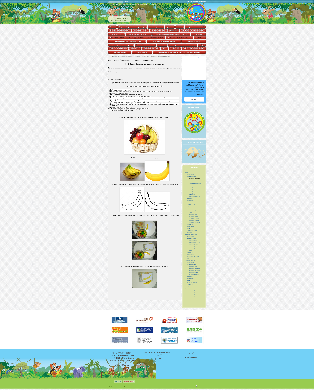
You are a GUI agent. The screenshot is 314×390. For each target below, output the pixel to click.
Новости (179, 27)
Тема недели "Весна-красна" (195, 191)
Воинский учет (175, 48)
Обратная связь (116, 34)
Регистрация (129, 381)
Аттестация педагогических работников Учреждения (171, 34)
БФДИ (164, 48)
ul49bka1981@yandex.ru (119, 20)
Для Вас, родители (190, 174)
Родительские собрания (192, 230)
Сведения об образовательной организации (132, 27)
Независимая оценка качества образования (150, 37)
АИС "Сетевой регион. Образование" (193, 30)
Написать (194, 99)
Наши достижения (190, 200)
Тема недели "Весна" (193, 187)
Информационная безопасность (119, 30)
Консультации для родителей (195, 27)
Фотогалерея (189, 232)
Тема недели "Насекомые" (194, 196)
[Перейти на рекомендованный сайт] (119, 323)
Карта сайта (191, 353)
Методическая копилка (140, 30)
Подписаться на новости (191, 357)
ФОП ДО (201, 45)
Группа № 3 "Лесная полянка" (191, 234)
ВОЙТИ (118, 381)
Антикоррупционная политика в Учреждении (183, 45)
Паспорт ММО (135, 48)
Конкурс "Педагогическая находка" (193, 48)
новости (188, 258)
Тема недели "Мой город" (194, 218)
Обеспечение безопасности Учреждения (179, 37)
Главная (112, 27)
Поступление (200, 37)
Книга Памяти (162, 45)
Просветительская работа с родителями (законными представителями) (179, 52)
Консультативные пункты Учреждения (121, 37)
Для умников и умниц (191, 176)
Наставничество (142, 52)
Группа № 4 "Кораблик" (189, 284)
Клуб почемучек (190, 198)
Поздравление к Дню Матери (193, 256)
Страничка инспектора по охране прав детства (127, 41)
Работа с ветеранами (120, 52)
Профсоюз (170, 27)
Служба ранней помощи (194, 41)
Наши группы (174, 30)
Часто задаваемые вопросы (118, 48)
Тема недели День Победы (194, 222)
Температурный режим (158, 30)
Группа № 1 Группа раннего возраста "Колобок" (127, 56)
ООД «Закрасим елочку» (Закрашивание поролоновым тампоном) (195, 183)
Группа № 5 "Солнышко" (190, 260)
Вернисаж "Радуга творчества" (145, 45)
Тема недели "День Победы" (194, 242)
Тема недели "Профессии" (194, 220)
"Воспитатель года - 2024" (151, 48)
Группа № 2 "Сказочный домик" (191, 204)
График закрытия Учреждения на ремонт (163, 41)
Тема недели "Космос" (193, 216)
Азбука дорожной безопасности (138, 34)
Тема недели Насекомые (194, 274)
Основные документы (155, 27)
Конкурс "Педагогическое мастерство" (121, 45)
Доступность (198, 34)
